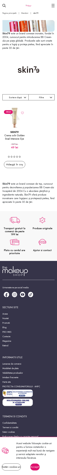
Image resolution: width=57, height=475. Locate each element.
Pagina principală (9, 13)
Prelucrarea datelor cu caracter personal (20, 436)
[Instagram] (14, 294)
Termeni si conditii (10, 427)
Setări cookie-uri (11, 467)
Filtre (41, 97)
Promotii (6, 322)
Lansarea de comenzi (11, 363)
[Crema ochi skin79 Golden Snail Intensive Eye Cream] (14, 117)
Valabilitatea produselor (12, 372)
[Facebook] (6, 294)
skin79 (35, 13)
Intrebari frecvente (10, 377)
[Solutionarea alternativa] (28, 393)
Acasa (5, 313)
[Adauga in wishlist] (22, 113)
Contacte (6, 336)
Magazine (6, 341)
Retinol (5, 345)
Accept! (35, 467)
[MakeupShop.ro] (28, 5)
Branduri (24, 13)
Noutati (5, 318)
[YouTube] (23, 294)
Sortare (15, 97)
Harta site (6, 381)
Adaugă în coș (14, 164)
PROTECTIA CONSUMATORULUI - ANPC (21, 386)
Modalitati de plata (10, 368)
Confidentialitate (9, 422)
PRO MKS (6, 331)
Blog (4, 327)
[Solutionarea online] (28, 402)
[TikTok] (31, 294)
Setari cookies (8, 431)
